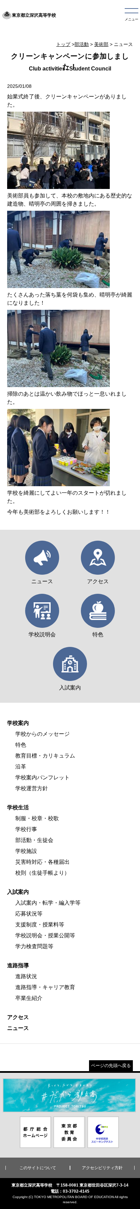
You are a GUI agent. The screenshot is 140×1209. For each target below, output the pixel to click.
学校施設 (26, 851)
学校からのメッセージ (42, 734)
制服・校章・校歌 (37, 818)
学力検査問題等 (34, 946)
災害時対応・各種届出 (42, 862)
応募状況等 (28, 914)
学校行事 (26, 829)
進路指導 (18, 965)
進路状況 (26, 976)
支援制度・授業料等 (39, 924)
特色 (20, 745)
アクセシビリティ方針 (102, 1167)
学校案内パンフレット (42, 777)
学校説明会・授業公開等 (45, 935)
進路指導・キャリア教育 (45, 987)
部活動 (81, 44)
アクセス (18, 1017)
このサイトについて (37, 1167)
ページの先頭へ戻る (111, 1065)
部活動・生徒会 (34, 840)
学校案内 (18, 723)
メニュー (131, 19)
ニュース (18, 1028)
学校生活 (18, 807)
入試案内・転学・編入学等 (48, 903)
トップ (63, 44)
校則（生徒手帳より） (42, 873)
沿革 (20, 766)
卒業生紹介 (28, 998)
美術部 (101, 44)
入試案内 (18, 892)
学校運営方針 (31, 788)
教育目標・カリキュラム (45, 756)
